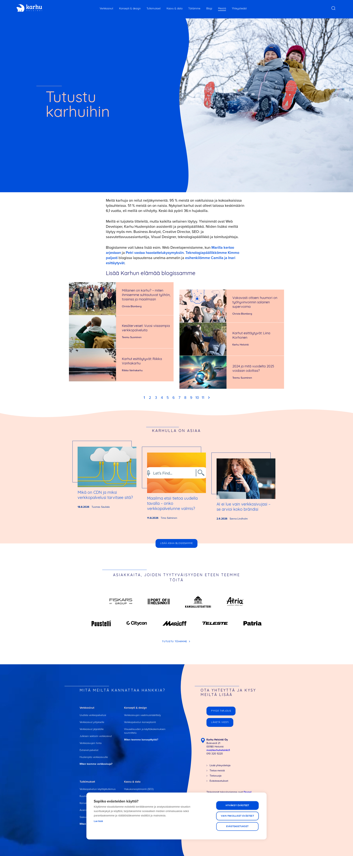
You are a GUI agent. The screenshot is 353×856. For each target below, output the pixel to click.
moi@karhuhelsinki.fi (218, 750)
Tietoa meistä (217, 770)
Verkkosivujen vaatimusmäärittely (142, 715)
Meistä (222, 8)
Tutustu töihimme (175, 641)
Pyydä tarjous (221, 711)
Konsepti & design (130, 8)
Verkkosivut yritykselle (92, 722)
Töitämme (194, 8)
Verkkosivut (106, 8)
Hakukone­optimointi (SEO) (139, 789)
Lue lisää (98, 821)
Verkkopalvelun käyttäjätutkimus (97, 789)
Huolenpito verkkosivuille (94, 757)
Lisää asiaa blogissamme (176, 543)
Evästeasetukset (237, 826)
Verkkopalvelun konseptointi (140, 722)
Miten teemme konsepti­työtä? (141, 739)
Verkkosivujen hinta (90, 743)
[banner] (29, 8)
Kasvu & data (174, 8)
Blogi (209, 8)
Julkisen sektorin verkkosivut (96, 736)
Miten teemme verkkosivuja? (96, 764)
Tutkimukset (154, 8)
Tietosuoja (215, 775)
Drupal (247, 792)
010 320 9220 (214, 753)
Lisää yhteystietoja (220, 765)
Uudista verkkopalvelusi (93, 715)
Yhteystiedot (239, 8)
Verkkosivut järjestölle (92, 729)
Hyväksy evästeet (237, 805)
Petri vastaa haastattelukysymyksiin (155, 252)
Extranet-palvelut (89, 750)
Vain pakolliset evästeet (237, 816)
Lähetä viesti (220, 722)
